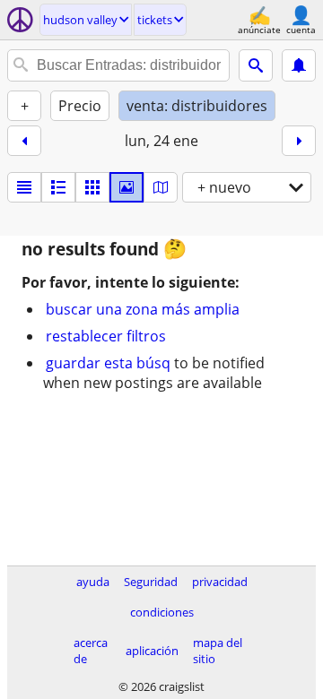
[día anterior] (24, 140)
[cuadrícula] (92, 187)
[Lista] (24, 187)
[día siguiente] (299, 140)
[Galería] (126, 187)
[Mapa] (161, 187)
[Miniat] (58, 187)
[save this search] (299, 65)
